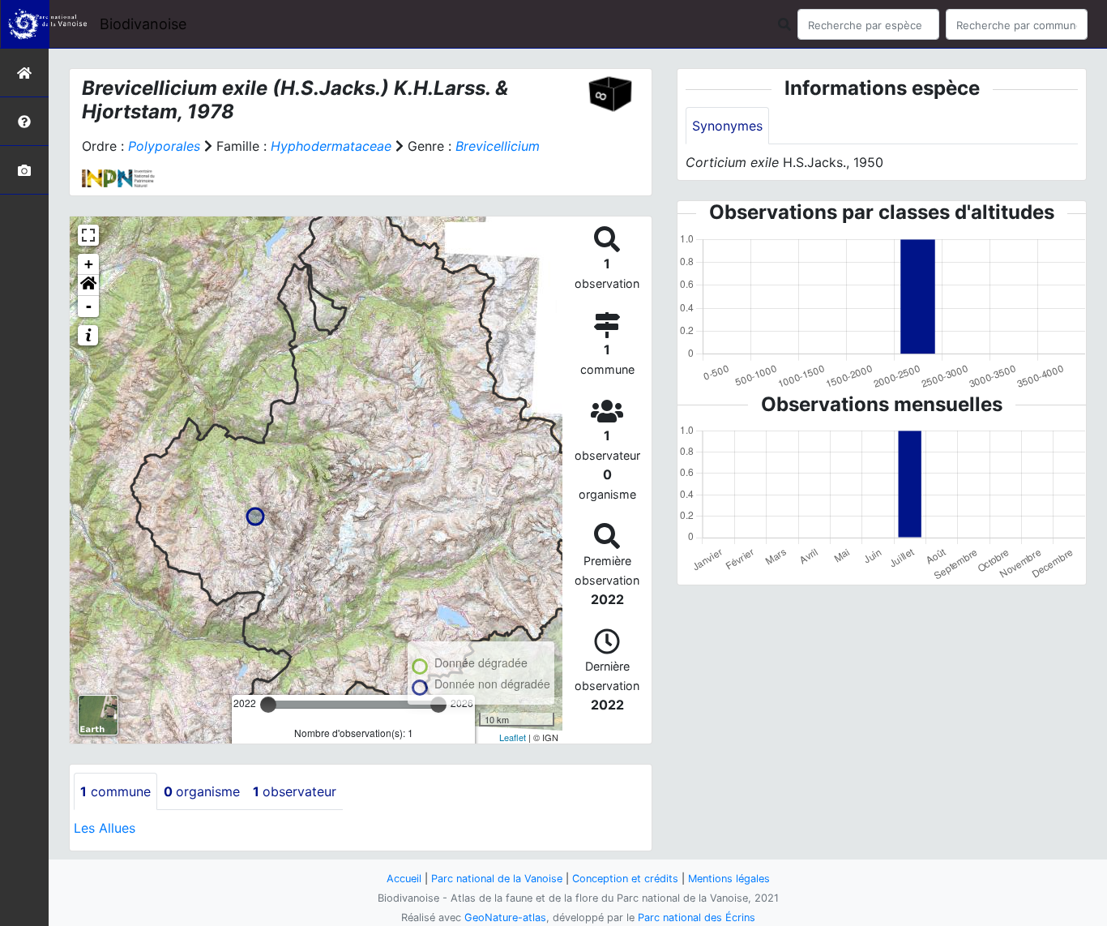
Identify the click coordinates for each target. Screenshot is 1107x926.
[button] (88, 285)
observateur (294, 791)
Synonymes (727, 126)
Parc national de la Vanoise (496, 878)
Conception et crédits (625, 878)
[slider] (268, 705)
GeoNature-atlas (505, 917)
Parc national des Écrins (696, 917)
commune (115, 791)
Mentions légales (729, 878)
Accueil (404, 878)
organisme (202, 791)
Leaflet (512, 737)
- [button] (88, 306)
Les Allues (104, 828)
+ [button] (88, 263)
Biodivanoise (143, 23)
